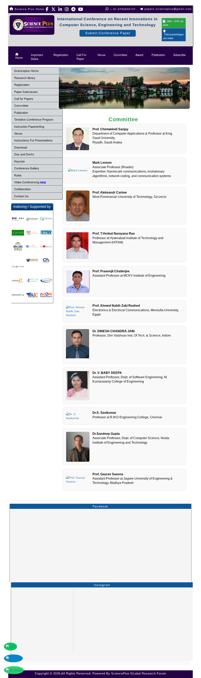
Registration (60, 55)
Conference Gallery (26, 168)
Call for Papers (23, 98)
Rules (18, 175)
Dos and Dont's (24, 154)
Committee (120, 55)
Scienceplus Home (26, 71)
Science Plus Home (29, 9)
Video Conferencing (27, 182)
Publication (158, 55)
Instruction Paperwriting (29, 126)
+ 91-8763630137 (122, 9)
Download (20, 147)
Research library (24, 78)
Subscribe (179, 55)
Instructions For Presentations (33, 140)
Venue (101, 55)
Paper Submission (26, 92)
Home (19, 58)
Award (139, 55)
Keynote (19, 161)
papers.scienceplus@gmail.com (168, 9)
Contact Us (21, 196)
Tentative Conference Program (33, 119)
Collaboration (22, 189)
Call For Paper (81, 57)
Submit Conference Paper (108, 33)
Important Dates (37, 57)
